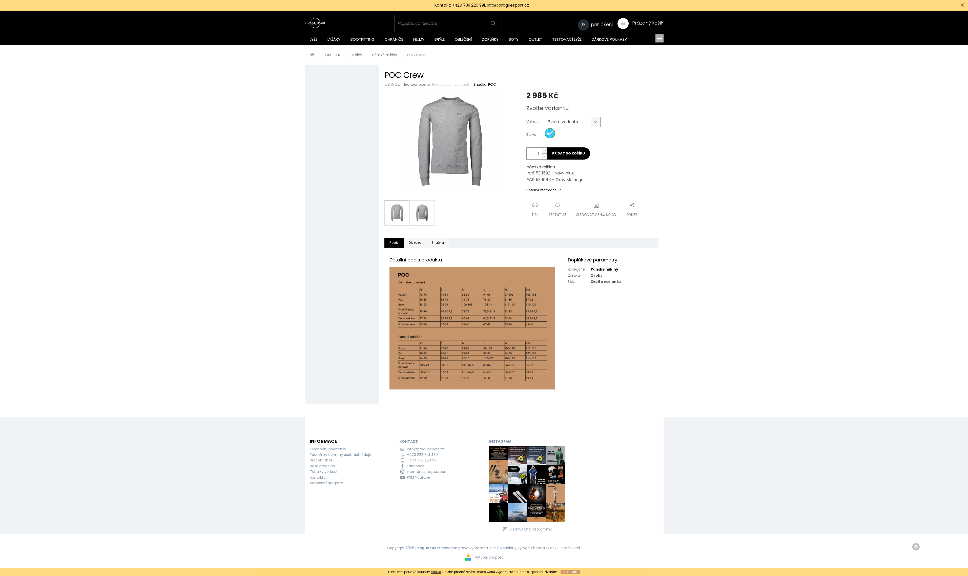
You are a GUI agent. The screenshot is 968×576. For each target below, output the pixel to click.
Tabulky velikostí (324, 471)
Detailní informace (541, 190)
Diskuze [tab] (415, 242)
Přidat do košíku (568, 153)
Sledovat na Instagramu (531, 529)
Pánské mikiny (604, 269)
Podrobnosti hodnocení (450, 84)
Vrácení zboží (321, 460)
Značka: (484, 84)
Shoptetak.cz (542, 547)
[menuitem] (313, 38)
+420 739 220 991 (422, 460)
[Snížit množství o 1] (544, 156)
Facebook (415, 466)
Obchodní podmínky (328, 449)
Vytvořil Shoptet (489, 557)
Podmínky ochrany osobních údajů (340, 454)
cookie (436, 572)
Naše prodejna (322, 466)
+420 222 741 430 (422, 454)
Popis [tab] (394, 242)
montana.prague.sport (427, 471)
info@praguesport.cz (425, 449)
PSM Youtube (418, 477)
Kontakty (317, 477)
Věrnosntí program (326, 482)
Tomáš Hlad (569, 547)
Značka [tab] (437, 242)
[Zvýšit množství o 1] (544, 150)
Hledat (493, 23)
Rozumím (570, 572)
